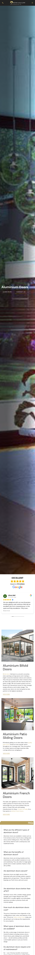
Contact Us (20, 292)
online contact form (19, 917)
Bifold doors (6, 674)
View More (6, 694)
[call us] (3, 3)
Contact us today (23, 809)
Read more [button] (6, 611)
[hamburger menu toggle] (32, 3)
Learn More (7, 292)
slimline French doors (17, 811)
